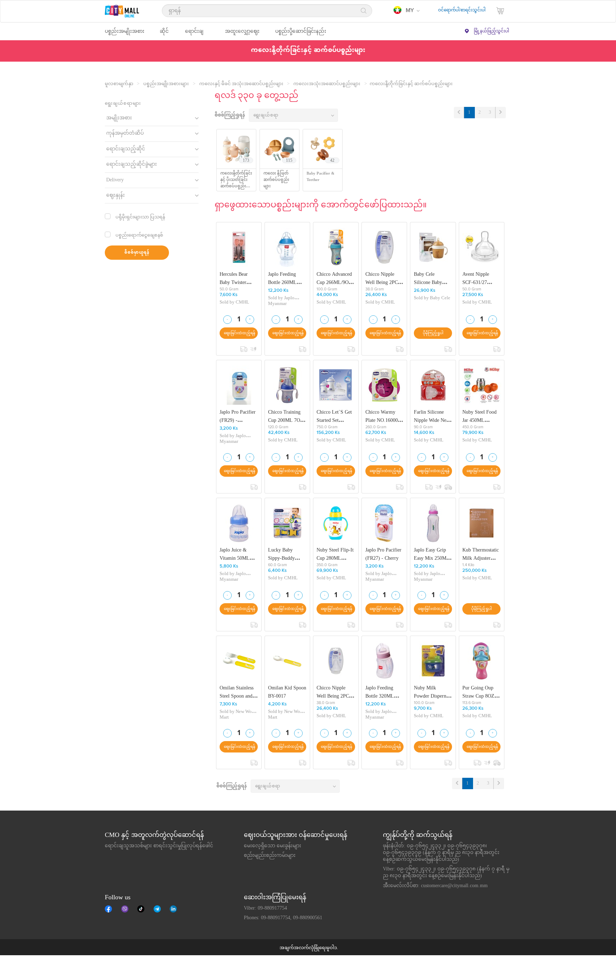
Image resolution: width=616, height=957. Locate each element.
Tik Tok (140, 908)
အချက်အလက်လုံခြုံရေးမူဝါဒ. (308, 948)
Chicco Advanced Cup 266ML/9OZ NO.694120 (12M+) (334, 278)
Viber (124, 908)
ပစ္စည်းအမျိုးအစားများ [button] (124, 34)
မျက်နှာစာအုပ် (108, 908)
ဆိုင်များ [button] (164, 34)
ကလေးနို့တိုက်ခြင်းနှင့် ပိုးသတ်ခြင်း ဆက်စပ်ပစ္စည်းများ (236, 183)
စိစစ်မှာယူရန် (136, 252)
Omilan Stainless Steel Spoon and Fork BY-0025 (236, 692)
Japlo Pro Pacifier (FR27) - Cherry (383, 554)
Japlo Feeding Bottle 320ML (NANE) (379, 692)
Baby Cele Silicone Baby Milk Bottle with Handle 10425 (430, 278)
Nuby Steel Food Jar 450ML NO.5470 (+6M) (479, 416)
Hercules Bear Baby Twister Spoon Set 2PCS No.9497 (236, 278)
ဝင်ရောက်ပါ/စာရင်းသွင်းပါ (462, 10)
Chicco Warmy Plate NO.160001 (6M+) (382, 416)
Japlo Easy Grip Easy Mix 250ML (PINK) (432, 554)
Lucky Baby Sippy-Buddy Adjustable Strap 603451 (285, 554)
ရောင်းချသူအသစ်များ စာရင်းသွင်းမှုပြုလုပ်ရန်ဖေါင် (159, 846)
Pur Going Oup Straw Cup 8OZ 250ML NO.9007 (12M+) (479, 692)
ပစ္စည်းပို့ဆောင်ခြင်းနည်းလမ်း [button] (300, 34)
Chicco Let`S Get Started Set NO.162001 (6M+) (336, 416)
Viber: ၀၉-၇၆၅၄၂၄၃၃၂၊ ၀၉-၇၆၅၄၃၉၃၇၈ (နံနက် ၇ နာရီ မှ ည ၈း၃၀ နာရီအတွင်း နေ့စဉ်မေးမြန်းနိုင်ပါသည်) (446, 872)
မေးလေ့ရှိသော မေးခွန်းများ (272, 846)
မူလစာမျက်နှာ (119, 84)
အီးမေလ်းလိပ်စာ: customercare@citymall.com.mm (435, 886)
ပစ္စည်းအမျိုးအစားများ (166, 84)
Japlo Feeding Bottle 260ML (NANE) (282, 278)
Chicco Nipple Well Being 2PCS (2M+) (383, 278)
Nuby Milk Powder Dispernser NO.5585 (433, 692)
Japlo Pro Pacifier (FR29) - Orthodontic (238, 416)
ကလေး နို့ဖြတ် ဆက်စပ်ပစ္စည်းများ (276, 180)
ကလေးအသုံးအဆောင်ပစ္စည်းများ (326, 84)
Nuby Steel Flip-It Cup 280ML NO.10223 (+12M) (336, 554)
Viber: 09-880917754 (265, 908)
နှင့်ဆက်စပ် (173, 908)
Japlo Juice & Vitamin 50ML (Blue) (235, 554)
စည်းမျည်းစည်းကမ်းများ (270, 855)
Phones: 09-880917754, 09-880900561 (283, 918)
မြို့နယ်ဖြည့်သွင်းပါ (491, 31)
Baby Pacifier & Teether (320, 177)
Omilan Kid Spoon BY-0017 (287, 692)
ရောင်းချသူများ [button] (194, 34)
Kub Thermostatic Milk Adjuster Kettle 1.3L (480, 554)
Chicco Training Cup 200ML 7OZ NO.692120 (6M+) (287, 416)
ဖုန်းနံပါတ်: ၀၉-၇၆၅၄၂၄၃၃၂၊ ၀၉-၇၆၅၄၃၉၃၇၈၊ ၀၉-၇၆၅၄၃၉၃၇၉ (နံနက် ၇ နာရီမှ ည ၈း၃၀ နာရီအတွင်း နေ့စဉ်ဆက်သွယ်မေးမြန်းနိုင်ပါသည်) (441, 853)
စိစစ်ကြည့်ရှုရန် (230, 115)
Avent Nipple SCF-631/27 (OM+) (475, 278)
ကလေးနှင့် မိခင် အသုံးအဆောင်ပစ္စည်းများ (241, 84)
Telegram (157, 908)
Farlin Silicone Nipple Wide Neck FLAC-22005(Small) (432, 416)
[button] (406, 10)
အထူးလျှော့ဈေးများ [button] (242, 34)
